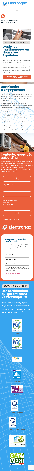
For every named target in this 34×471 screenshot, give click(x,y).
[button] (17, 11)
